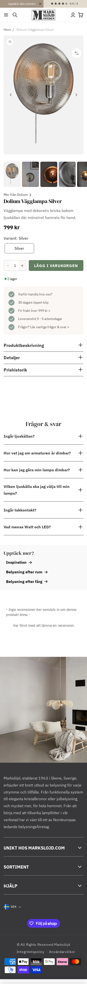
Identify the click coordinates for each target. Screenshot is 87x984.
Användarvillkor (62, 952)
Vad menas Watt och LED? (27, 526)
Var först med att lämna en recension (43, 625)
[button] (6, 15)
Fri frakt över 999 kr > (34, 310)
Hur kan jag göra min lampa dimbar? (37, 469)
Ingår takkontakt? (20, 510)
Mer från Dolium (16, 194)
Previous (10, 94)
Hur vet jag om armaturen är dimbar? (37, 453)
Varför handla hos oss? (35, 294)
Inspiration (16, 562)
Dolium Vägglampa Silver (35, 29)
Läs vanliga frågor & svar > (49, 327)
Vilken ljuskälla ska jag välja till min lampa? (37, 490)
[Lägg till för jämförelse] (76, 53)
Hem (7, 29)
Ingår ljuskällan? (19, 436)
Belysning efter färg (24, 581)
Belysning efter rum (24, 571)
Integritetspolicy (30, 952)
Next (76, 94)
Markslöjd (62, 944)
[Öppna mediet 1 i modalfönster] (43, 94)
